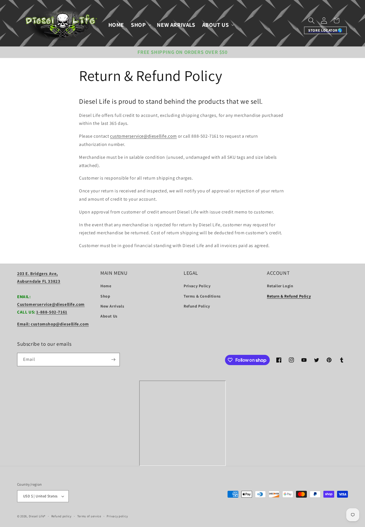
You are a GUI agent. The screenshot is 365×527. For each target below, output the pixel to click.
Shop (105, 296)
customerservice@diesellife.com (143, 136)
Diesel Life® (37, 516)
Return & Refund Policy (289, 296)
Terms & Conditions (202, 296)
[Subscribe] (113, 359)
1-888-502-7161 (51, 312)
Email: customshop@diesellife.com (53, 324)
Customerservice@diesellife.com (51, 304)
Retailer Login (280, 285)
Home (105, 285)
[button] (140, 25)
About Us (108, 316)
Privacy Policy (197, 285)
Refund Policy (197, 306)
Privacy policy (117, 516)
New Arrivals (112, 306)
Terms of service (89, 516)
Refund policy (61, 516)
